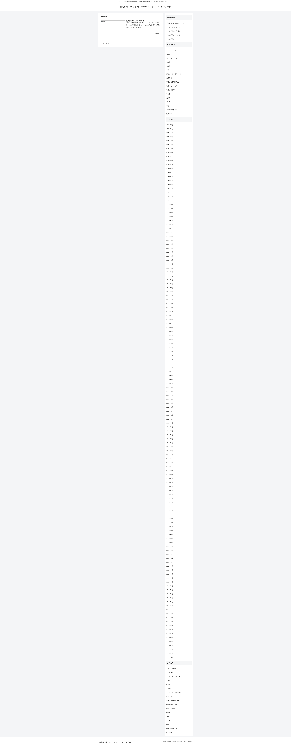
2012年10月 (170, 610)
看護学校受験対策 (171, 110)
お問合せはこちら (171, 54)
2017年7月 (169, 383)
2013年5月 (169, 582)
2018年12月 (170, 315)
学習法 (168, 70)
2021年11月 (170, 196)
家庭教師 (169, 78)
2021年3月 (169, 216)
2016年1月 (169, 455)
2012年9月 (169, 614)
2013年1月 (169, 598)
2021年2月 (169, 220)
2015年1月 (169, 502)
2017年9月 (169, 375)
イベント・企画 (171, 50)
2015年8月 (169, 474)
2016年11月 (170, 415)
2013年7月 (169, 574)
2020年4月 (169, 252)
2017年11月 (170, 367)
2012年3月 (169, 637)
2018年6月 (169, 339)
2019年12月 (170, 268)
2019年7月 (169, 288)
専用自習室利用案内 (172, 82)
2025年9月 (169, 133)
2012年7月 (169, 622)
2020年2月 (169, 260)
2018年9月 (169, 327)
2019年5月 (169, 296)
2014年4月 (169, 538)
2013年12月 (170, 554)
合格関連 (169, 66)
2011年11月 (169, 653)
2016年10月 (170, 419)
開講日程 (169, 114)
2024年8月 (169, 141)
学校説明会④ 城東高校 (173, 27)
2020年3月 (169, 256)
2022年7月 (169, 176)
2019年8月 (169, 284)
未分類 (168, 102)
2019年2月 (169, 308)
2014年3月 (169, 542)
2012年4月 (169, 633)
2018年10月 (170, 323)
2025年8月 (169, 137)
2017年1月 (169, 407)
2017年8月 (169, 379)
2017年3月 (169, 399)
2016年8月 (169, 427)
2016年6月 (169, 435)
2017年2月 (169, 403)
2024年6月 (169, 145)
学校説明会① (170, 39)
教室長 (168, 94)
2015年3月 (169, 494)
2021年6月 (169, 204)
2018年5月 (169, 343)
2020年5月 (169, 248)
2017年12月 (170, 363)
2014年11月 (170, 510)
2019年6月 (169, 292)
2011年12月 (170, 649)
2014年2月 (169, 546)
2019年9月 (169, 280)
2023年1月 (169, 164)
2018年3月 (169, 351)
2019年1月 (169, 311)
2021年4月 (169, 212)
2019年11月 (170, 272)
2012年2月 (169, 641)
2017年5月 (169, 391)
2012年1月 (169, 645)
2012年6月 (169, 625)
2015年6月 (169, 482)
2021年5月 (169, 208)
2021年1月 (169, 224)
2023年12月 (170, 156)
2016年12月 (170, 411)
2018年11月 (170, 319)
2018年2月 (169, 355)
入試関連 (169, 62)
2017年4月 (169, 395)
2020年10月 (170, 232)
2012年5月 (169, 629)
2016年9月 (169, 423)
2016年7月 (169, 431)
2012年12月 (170, 602)
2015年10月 (170, 466)
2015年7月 (169, 478)
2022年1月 (169, 188)
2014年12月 (170, 506)
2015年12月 (170, 459)
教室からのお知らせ (172, 86)
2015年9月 (169, 470)
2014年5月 (169, 534)
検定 (167, 106)
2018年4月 (169, 347)
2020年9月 (169, 236)
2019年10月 (170, 276)
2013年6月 (169, 578)
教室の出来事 (170, 90)
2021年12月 (170, 192)
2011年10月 (170, 657)
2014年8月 (169, 522)
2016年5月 (169, 439)
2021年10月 (170, 200)
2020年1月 (169, 264)
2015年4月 (169, 490)
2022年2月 (169, 184)
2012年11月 (170, 606)
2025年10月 (170, 129)
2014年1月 (169, 550)
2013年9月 (169, 566)
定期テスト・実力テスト (173, 74)
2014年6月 (169, 530)
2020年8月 (169, 240)
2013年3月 (169, 590)
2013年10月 (170, 562)
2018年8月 (169, 331)
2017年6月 (169, 387)
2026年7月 (169, 125)
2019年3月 (169, 304)
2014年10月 (170, 514)
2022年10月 (170, 172)
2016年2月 (169, 451)
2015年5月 (169, 486)
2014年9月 (169, 518)
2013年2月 (169, 594)
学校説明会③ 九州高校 (173, 31)
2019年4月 (169, 300)
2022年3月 (169, 180)
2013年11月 (170, 558)
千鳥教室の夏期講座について (175, 23)
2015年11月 (170, 463)
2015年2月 (169, 498)
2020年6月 (169, 244)
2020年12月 (170, 228)
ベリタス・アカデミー (173, 58)
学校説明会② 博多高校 (173, 35)
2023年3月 (169, 160)
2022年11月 (170, 168)
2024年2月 (169, 152)
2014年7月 (169, 526)
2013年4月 (169, 586)
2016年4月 (169, 443)
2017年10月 (170, 371)
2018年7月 (169, 335)
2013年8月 (169, 570)
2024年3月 (169, 149)
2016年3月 (169, 447)
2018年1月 (169, 359)
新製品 (168, 98)
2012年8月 (169, 618)
